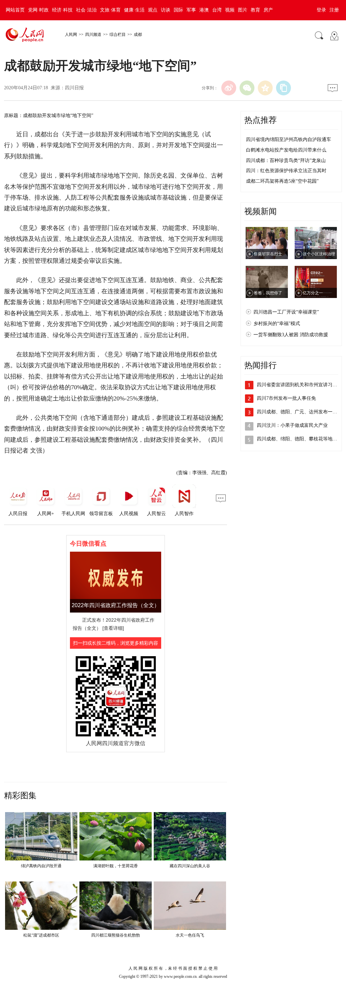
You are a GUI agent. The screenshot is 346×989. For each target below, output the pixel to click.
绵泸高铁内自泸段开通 (41, 866)
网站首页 (15, 10)
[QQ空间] (265, 87)
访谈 (165, 10)
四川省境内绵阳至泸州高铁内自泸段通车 (288, 139)
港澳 (204, 10)
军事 (191, 10)
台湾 (217, 10)
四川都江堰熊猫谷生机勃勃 (115, 935)
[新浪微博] (228, 87)
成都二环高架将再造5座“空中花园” (282, 181)
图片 (242, 10)
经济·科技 (62, 10)
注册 (334, 10)
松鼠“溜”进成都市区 (41, 935)
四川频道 (93, 34)
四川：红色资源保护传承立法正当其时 (286, 170)
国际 (178, 10)
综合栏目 (117, 34)
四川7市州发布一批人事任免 (286, 398)
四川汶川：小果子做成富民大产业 (292, 425)
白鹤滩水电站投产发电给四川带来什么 (286, 150)
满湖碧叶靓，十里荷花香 (115, 866)
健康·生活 (134, 10)
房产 (268, 10)
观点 (152, 10)
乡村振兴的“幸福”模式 (276, 323)
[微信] (247, 87)
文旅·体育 (110, 10)
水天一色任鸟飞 (190, 935)
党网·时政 (38, 10)
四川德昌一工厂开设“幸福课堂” (286, 312)
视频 (229, 10)
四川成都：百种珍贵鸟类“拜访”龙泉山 (286, 160)
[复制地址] (283, 87)
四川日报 (74, 87)
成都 (138, 34)
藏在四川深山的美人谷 (190, 866)
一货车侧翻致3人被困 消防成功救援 (290, 334)
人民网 (71, 34)
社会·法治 (86, 10)
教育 (255, 10)
